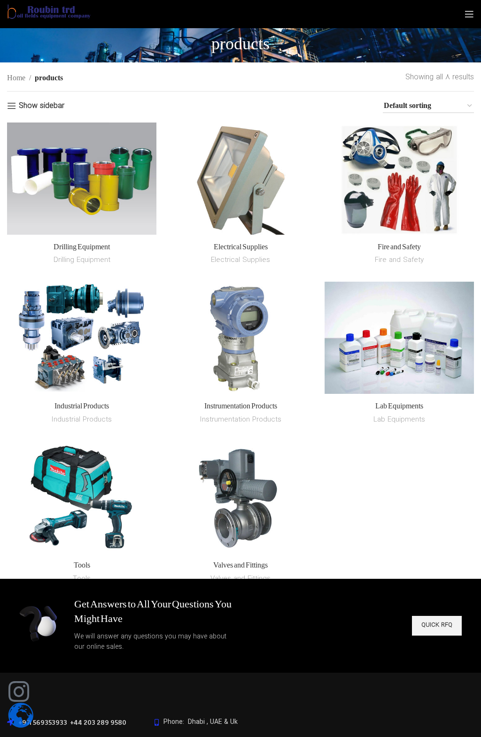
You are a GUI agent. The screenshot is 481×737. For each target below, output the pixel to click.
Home (16, 78)
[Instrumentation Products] (240, 339)
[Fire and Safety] (399, 180)
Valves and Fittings (240, 565)
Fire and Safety (399, 247)
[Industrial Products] (81, 339)
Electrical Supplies (241, 247)
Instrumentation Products (240, 406)
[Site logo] (49, 20)
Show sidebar (41, 105)
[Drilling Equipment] (81, 180)
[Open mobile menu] (469, 14)
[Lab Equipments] (399, 339)
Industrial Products (81, 406)
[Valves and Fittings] (240, 498)
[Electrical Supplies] (240, 180)
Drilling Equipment (82, 247)
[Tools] (81, 498)
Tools (82, 565)
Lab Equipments (399, 406)
